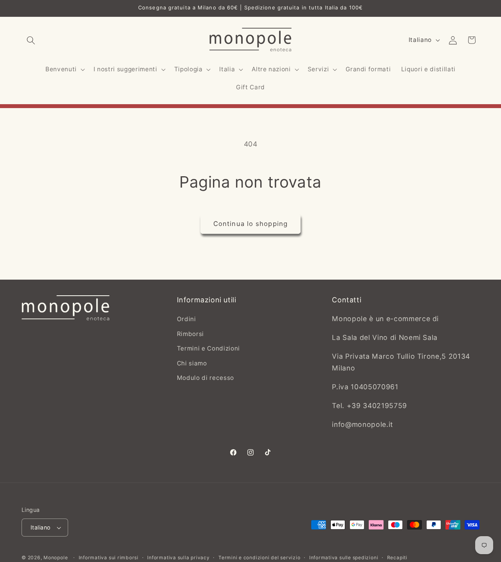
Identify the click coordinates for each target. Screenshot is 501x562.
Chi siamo (192, 363)
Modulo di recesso (205, 378)
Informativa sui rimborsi (109, 557)
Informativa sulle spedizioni (343, 557)
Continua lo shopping (250, 224)
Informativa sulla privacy (178, 557)
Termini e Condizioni (208, 348)
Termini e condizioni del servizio (259, 557)
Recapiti (397, 557)
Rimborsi (190, 334)
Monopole (55, 557)
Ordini (186, 319)
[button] (31, 40)
